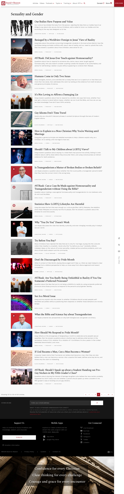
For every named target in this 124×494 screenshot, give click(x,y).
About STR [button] (77, 3)
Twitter (85, 439)
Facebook (86, 434)
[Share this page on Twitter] (119, 245)
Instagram (86, 437)
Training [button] (66, 3)
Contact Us (56, 452)
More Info (55, 432)
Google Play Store (53, 439)
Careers (43, 452)
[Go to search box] (84, 3)
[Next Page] (112, 394)
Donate (19, 437)
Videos (42, 3)
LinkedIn (86, 442)
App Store (50, 436)
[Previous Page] (86, 394)
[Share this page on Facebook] (119, 238)
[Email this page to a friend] (119, 251)
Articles (35, 3)
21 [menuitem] (108, 394)
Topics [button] (58, 3)
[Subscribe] (97, 403)
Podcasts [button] (49, 3)
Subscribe (119, 3)
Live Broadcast (88, 428)
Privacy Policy (29, 452)
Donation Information (12, 445)
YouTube (86, 431)
